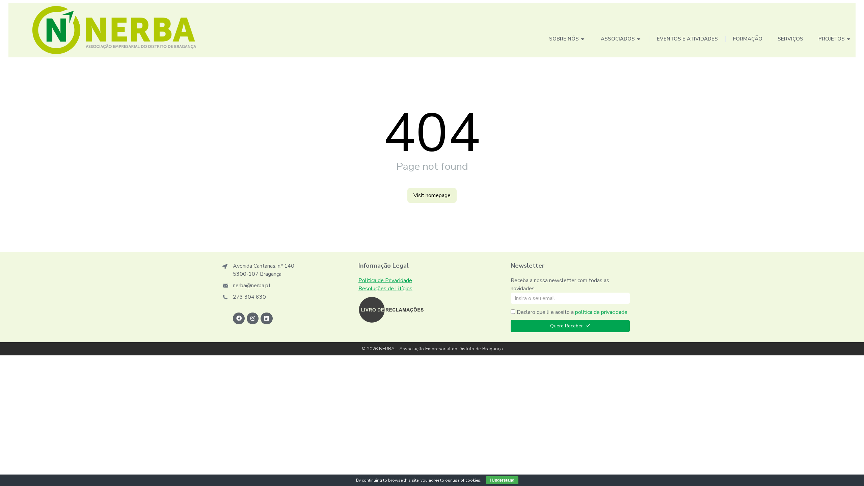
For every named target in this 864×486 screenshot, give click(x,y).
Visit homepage (432, 195)
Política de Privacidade (385, 280)
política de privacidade (601, 312)
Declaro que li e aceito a (572, 312)
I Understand (502, 480)
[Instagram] (253, 318)
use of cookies (466, 480)
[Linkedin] (266, 318)
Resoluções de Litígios (385, 288)
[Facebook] (239, 318)
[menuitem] (567, 39)
